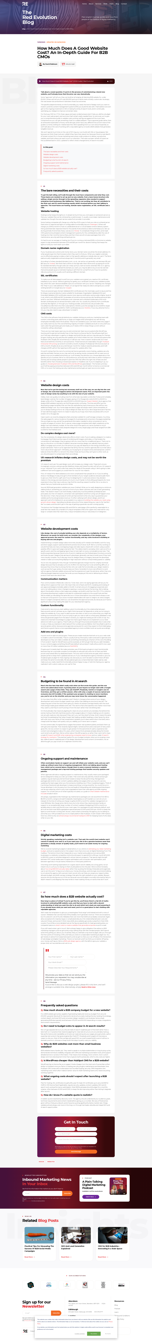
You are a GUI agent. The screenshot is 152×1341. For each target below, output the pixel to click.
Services (98, 4)
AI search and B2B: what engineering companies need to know (69, 735)
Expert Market (92, 401)
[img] (108, 81)
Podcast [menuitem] (117, 1308)
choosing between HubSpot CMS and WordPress (65, 364)
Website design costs (50, 154)
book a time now (89, 987)
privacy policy (27, 1201)
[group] (76, 81)
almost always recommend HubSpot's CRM (74, 816)
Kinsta (76, 231)
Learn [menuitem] (116, 1312)
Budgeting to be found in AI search (55, 160)
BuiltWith (73, 646)
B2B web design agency (72, 941)
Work (105, 4)
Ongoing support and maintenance (55, 163)
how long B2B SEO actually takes (57, 869)
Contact (124, 4)
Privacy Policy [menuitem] (119, 1319)
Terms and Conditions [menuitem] (122, 1316)
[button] (40, 81)
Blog (117, 4)
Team (111, 4)
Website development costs (53, 157)
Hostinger (93, 224)
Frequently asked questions (53, 171)
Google (68, 288)
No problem (94, 1333)
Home (84, 4)
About (91, 4)
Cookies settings (80, 1333)
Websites (51, 1161)
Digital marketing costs (51, 166)
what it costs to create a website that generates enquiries (75, 925)
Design (41, 1161)
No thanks (108, 1333)
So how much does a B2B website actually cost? (60, 168)
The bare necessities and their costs (55, 151)
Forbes (52, 263)
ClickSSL (87, 308)
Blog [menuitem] (116, 1305)
